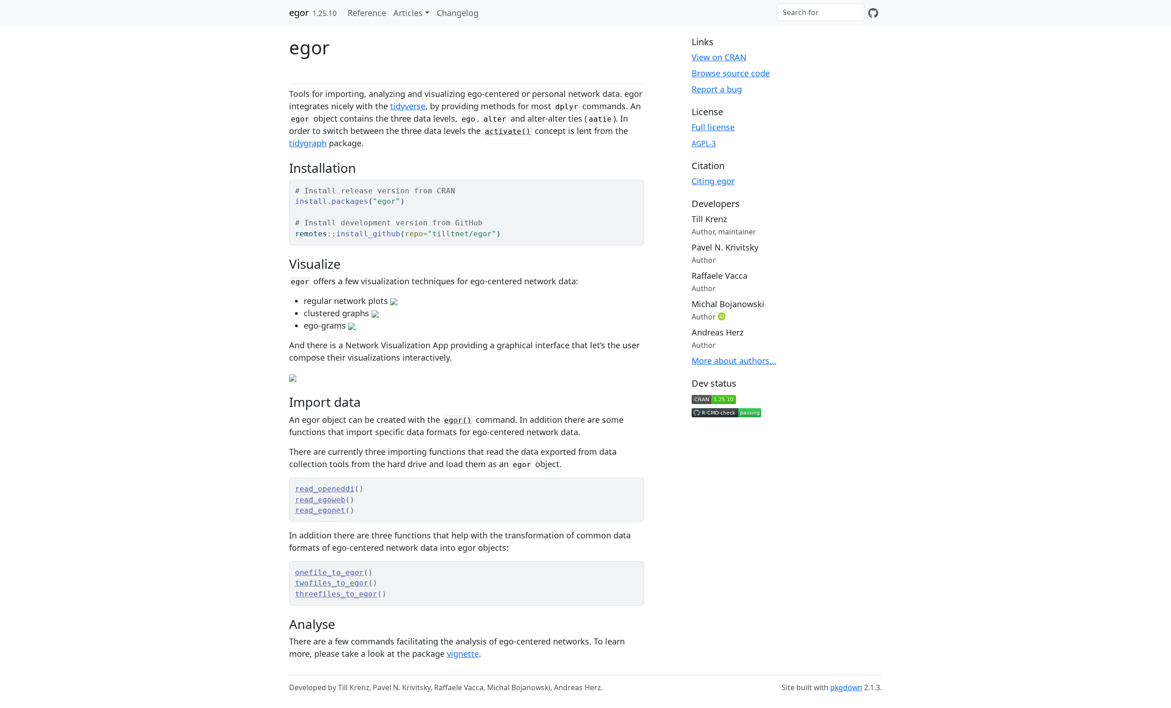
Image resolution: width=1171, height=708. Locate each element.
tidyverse (407, 106)
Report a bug (717, 89)
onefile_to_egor (329, 572)
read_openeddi (325, 488)
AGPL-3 (704, 143)
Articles (408, 12)
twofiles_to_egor (331, 583)
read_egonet (320, 510)
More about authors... (734, 360)
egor (299, 12)
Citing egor (713, 181)
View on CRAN (719, 57)
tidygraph (308, 143)
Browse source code (731, 73)
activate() (508, 131)
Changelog (457, 12)
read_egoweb (320, 499)
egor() (458, 420)
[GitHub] (873, 13)
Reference (367, 12)
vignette (463, 653)
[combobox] (821, 12)
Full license (713, 127)
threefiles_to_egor (336, 594)
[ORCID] (723, 316)
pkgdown (846, 687)
